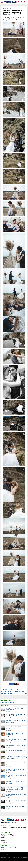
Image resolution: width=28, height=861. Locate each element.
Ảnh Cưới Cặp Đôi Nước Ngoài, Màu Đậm (16, 763)
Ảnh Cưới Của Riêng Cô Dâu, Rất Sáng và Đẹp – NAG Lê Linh (16, 740)
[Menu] (2, 2)
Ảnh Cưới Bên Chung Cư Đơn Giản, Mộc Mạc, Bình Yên (15, 770)
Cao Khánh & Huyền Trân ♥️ (9, 847)
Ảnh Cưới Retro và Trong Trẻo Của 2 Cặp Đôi (21, 691)
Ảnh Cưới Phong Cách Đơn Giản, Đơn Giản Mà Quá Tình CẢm (16, 715)
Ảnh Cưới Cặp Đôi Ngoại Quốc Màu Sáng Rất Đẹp (15, 782)
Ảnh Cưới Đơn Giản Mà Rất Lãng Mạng (15, 807)
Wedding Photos (7, 8)
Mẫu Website (14, 854)
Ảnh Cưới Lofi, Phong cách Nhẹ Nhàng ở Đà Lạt (14, 709)
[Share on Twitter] (12, 684)
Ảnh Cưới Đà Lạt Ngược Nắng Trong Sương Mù (16, 794)
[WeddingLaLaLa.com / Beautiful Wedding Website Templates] (15, 2)
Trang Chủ (7, 854)
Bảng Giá (20, 854)
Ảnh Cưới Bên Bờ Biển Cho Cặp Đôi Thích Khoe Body (15, 721)
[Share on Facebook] (10, 684)
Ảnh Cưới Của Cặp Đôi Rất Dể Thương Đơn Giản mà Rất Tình (16, 757)
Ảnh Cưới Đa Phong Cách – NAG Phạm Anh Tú (15, 733)
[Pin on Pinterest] (18, 684)
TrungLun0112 (17, 14)
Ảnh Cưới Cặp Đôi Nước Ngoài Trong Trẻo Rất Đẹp (16, 801)
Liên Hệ (18, 855)
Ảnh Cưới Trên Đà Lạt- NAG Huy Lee (16, 745)
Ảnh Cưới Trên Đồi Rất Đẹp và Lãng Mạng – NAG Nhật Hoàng (15, 751)
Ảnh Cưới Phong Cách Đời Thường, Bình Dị (15, 727)
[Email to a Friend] (15, 684)
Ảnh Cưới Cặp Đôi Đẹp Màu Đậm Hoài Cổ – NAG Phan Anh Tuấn (7, 691)
